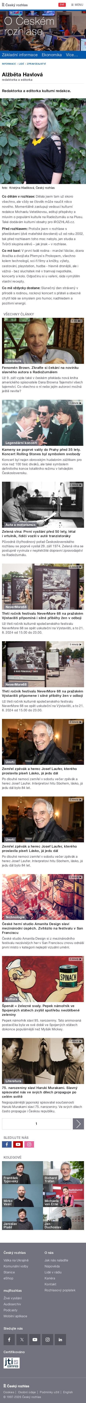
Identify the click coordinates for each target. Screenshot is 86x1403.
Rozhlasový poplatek (60, 1290)
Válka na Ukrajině (16, 1260)
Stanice (9, 1272)
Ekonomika (52, 54)
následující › (78, 1123)
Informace (9, 64)
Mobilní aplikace (15, 1316)
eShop (8, 1278)
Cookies (8, 1392)
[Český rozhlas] (15, 5)
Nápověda (52, 1266)
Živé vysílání (13, 1298)
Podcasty (11, 1310)
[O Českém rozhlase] (43, 30)
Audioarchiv (12, 1304)
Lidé (21, 64)
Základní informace (20, 54)
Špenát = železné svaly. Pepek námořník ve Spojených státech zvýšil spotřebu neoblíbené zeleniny (41, 1010)
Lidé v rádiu (53, 1272)
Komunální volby (16, 1266)
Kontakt (50, 1284)
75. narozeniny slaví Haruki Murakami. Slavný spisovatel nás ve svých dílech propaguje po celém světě (39, 1092)
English (68, 1392)
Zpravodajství (36, 64)
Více (72, 54)
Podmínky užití (49, 1392)
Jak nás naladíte (56, 1260)
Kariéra (50, 1278)
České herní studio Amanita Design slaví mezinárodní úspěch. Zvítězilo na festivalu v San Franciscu (42, 928)
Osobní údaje (27, 1392)
